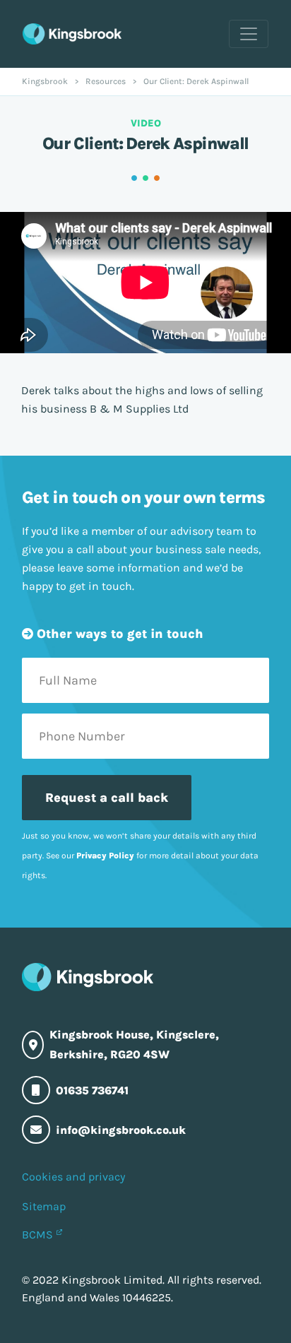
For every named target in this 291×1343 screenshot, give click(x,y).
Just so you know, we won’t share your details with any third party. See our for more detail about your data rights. (140, 855)
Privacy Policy (105, 855)
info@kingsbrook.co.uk (121, 1130)
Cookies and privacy (73, 1176)
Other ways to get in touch (118, 633)
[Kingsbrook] (72, 34)
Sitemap (44, 1206)
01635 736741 (92, 1090)
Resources (105, 81)
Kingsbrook (45, 81)
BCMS (37, 1235)
